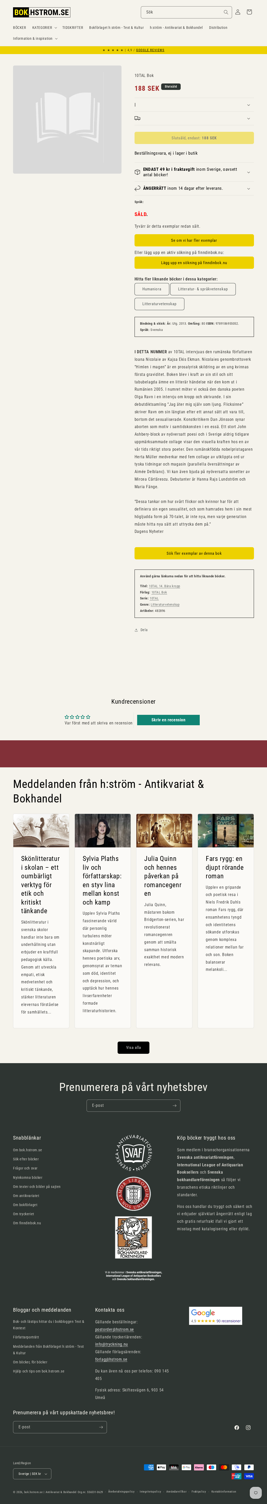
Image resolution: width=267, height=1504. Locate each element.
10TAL (154, 598)
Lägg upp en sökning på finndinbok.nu (194, 262)
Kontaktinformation (223, 1491)
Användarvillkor (176, 1491)
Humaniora (151, 289)
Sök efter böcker (26, 1159)
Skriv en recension (168, 719)
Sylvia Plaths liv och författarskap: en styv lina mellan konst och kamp (102, 880)
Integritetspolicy (150, 1491)
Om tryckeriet (23, 1214)
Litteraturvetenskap (159, 304)
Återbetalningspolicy (121, 1491)
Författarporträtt (26, 1337)
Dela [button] (144, 630)
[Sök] (226, 12)
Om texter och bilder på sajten (37, 1187)
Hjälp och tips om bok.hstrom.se (39, 1371)
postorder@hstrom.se (114, 1329)
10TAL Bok (159, 592)
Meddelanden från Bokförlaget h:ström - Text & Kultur (48, 1349)
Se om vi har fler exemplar (194, 240)
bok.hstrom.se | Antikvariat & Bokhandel (50, 1492)
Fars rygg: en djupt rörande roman (225, 867)
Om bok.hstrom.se (27, 1150)
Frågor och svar (25, 1168)
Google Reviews (150, 50)
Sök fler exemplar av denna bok (194, 553)
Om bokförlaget (25, 1205)
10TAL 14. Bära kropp (164, 586)
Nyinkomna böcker (28, 1177)
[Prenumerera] (174, 1106)
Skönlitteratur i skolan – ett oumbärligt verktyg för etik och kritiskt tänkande (40, 885)
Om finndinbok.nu (27, 1223)
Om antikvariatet (26, 1196)
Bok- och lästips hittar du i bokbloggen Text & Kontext (48, 1324)
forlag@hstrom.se (111, 1359)
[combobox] (186, 12)
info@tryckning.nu (111, 1344)
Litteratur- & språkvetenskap (203, 289)
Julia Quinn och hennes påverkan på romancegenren (162, 876)
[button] (44, 27)
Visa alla (133, 1047)
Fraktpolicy (199, 1491)
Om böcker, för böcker (30, 1362)
